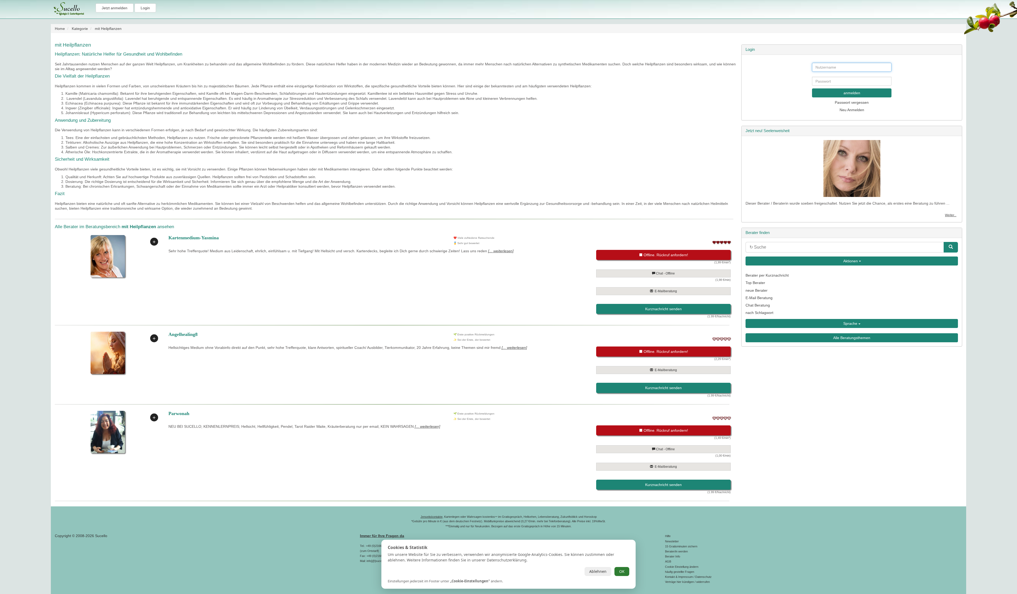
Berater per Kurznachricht (767, 275)
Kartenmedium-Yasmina (193, 237)
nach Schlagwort (759, 312)
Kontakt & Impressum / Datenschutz (688, 576)
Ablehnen (597, 571)
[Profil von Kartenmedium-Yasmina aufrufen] (108, 256)
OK (622, 571)
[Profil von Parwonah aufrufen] (108, 432)
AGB (668, 561)
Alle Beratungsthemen (851, 338)
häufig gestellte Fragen (679, 571)
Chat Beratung (758, 305)
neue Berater (757, 290)
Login (145, 8)
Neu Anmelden (852, 110)
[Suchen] (951, 247)
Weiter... (950, 215)
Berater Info (672, 556)
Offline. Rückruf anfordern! (665, 255)
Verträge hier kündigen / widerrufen (687, 581)
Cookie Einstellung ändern (681, 566)
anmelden (852, 93)
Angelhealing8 (183, 334)
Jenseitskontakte (432, 516)
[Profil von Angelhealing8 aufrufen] (108, 353)
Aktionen (850, 261)
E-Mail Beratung (759, 298)
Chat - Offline (665, 273)
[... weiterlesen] (501, 251)
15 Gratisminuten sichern (681, 546)
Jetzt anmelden (114, 8)
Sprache (850, 323)
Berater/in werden (676, 551)
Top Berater (755, 283)
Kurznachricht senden (663, 309)
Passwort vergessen (852, 102)
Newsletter (672, 541)
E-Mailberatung (665, 291)
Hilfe (668, 536)
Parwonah (178, 413)
